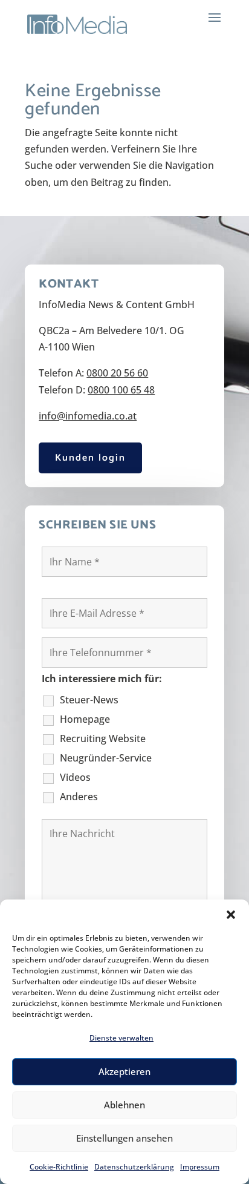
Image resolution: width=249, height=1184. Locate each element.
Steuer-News (89, 700)
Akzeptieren (124, 1071)
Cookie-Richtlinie (59, 1167)
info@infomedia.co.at (88, 416)
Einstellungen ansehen (124, 1138)
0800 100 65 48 (121, 389)
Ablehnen (124, 1105)
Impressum (199, 1167)
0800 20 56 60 (117, 373)
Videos (75, 777)
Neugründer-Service (106, 758)
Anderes (79, 797)
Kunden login (90, 458)
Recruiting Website (103, 738)
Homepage (85, 719)
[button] (231, 915)
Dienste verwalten (121, 1038)
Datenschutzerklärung (134, 1167)
